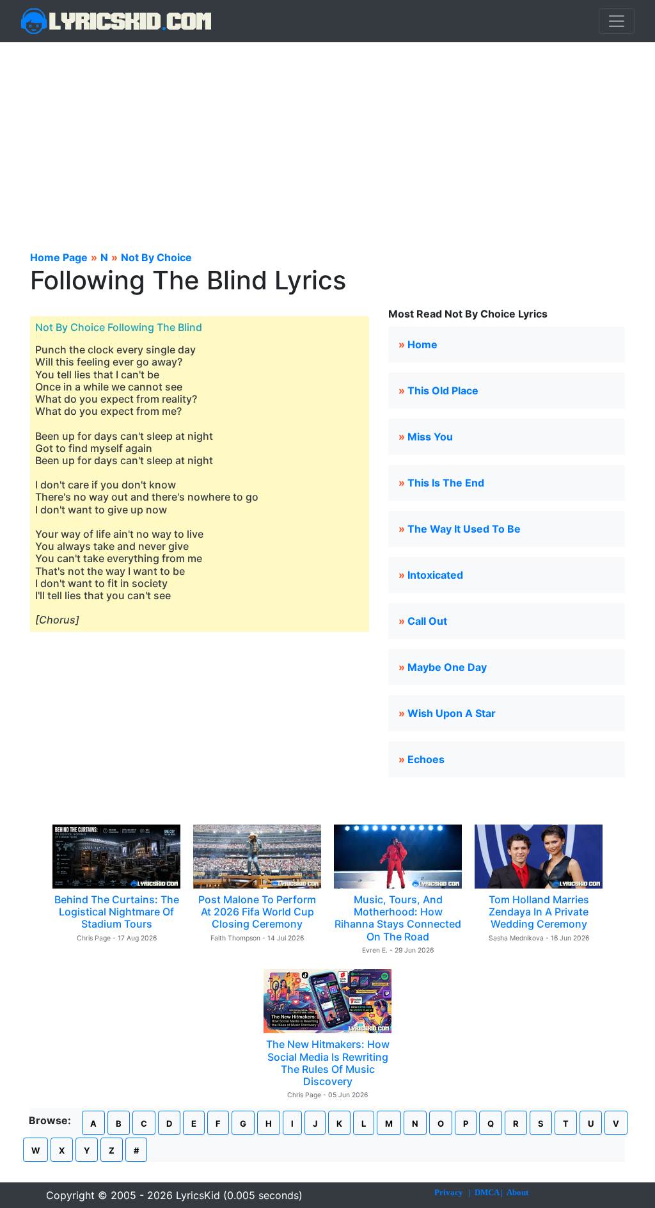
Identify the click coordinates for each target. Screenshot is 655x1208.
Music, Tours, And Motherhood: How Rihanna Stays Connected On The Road (398, 918)
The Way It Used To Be (464, 528)
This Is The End (445, 482)
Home (422, 344)
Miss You (430, 436)
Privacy (448, 1192)
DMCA (487, 1192)
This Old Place (442, 390)
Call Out (427, 621)
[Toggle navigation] (617, 21)
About (517, 1192)
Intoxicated (435, 574)
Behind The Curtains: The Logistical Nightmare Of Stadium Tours (116, 911)
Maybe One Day (447, 667)
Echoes (426, 759)
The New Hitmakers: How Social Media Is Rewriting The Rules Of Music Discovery (328, 1063)
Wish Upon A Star (451, 713)
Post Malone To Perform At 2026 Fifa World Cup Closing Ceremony (257, 911)
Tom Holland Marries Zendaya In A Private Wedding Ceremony (539, 911)
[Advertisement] (327, 138)
